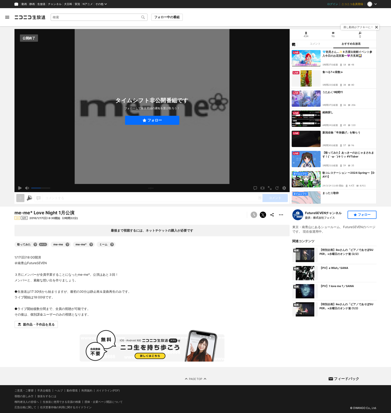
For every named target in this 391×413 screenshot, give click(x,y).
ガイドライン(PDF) (108, 390)
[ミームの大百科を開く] (112, 244)
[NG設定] (293, 44)
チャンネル (55, 4)
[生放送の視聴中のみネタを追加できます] (20, 198)
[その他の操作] (281, 215)
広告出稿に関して (25, 407)
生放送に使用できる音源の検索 (62, 402)
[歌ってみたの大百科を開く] (35, 244)
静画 (32, 4)
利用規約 (86, 390)
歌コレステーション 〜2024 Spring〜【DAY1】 (348, 174)
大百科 (68, 4)
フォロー (155, 120)
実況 (77, 4)
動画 (24, 4)
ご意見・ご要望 (23, 390)
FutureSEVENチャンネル (323, 213)
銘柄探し (327, 112)
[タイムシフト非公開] (254, 215)
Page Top (195, 379)
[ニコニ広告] (29, 198)
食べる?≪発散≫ (332, 72)
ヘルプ (59, 390)
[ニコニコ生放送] (29, 17)
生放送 (41, 4)
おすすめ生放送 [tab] (351, 43)
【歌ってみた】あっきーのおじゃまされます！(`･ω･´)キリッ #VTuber (348, 154)
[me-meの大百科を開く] (67, 244)
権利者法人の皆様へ (26, 401)
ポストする (263, 215)
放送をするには (46, 396)
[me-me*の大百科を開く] (91, 244)
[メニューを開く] (7, 17)
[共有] (272, 215)
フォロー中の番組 (167, 17)
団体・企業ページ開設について (104, 402)
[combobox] (99, 17)
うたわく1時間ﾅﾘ (332, 92)
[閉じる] (376, 27)
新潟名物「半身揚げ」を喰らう (341, 132)
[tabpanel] (333, 126)
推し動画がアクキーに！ (358, 27)
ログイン (332, 4)
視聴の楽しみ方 (23, 396)
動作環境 (72, 390)
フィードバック (346, 378)
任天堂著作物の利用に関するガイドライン (66, 407)
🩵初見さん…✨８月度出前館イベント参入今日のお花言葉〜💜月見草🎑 (347, 53)
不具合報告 (44, 390)
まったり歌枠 (330, 193)
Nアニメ (88, 4)
